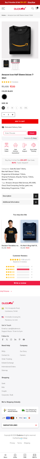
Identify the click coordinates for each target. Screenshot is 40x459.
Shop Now (31, 2)
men (31, 185)
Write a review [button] (20, 283)
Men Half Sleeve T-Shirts (10, 171)
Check (32, 133)
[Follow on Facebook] (3, 339)
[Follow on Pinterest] (20, 339)
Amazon (9, 183)
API (30, 183)
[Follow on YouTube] (24, 339)
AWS (34, 183)
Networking (6, 188)
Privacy (12, 443)
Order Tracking (7, 359)
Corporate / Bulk (7, 395)
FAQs (3, 351)
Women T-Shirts (7, 179)
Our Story (23, 351)
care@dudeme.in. (14, 328)
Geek (3, 383)
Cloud (4, 185)
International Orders (9, 367)
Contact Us (5, 355)
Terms (19, 443)
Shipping (27, 443)
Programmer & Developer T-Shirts (13, 174)
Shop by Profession (8, 177)
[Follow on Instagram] (11, 339)
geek (27, 185)
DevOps (22, 185)
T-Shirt (22, 188)
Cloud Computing (12, 185)
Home (4, 15)
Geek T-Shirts (21, 169)
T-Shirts (30, 177)
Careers (23, 355)
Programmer (14, 188)
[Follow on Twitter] (7, 339)
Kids (3, 387)
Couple (4, 391)
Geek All (13, 169)
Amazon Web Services (20, 183)
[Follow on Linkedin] (15, 339)
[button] (7, 82)
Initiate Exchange (8, 363)
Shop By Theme (21, 177)
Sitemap (5, 370)
